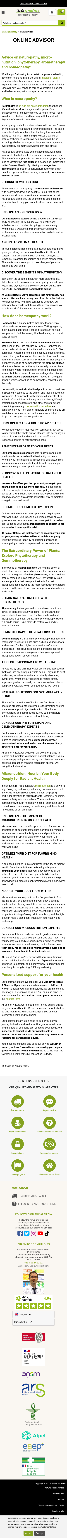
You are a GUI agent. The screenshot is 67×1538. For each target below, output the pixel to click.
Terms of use (58, 1493)
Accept (28, 1533)
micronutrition (43, 785)
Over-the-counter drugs (49, 1174)
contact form (13, 999)
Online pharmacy (9, 31)
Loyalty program (18, 1174)
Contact (60, 1499)
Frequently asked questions (49, 1131)
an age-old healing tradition (34, 106)
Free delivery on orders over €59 (33, 3)
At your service (49, 1110)
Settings (39, 1533)
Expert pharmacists (17, 1131)
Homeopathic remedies (38, 406)
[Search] (61, 23)
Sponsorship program (49, 1153)
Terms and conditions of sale (51, 1505)
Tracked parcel (17, 1110)
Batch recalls (58, 1511)
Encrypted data (17, 1153)
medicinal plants (50, 77)
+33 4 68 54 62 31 (33, 1263)
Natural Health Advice (54, 1487)
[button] (3, 12)
